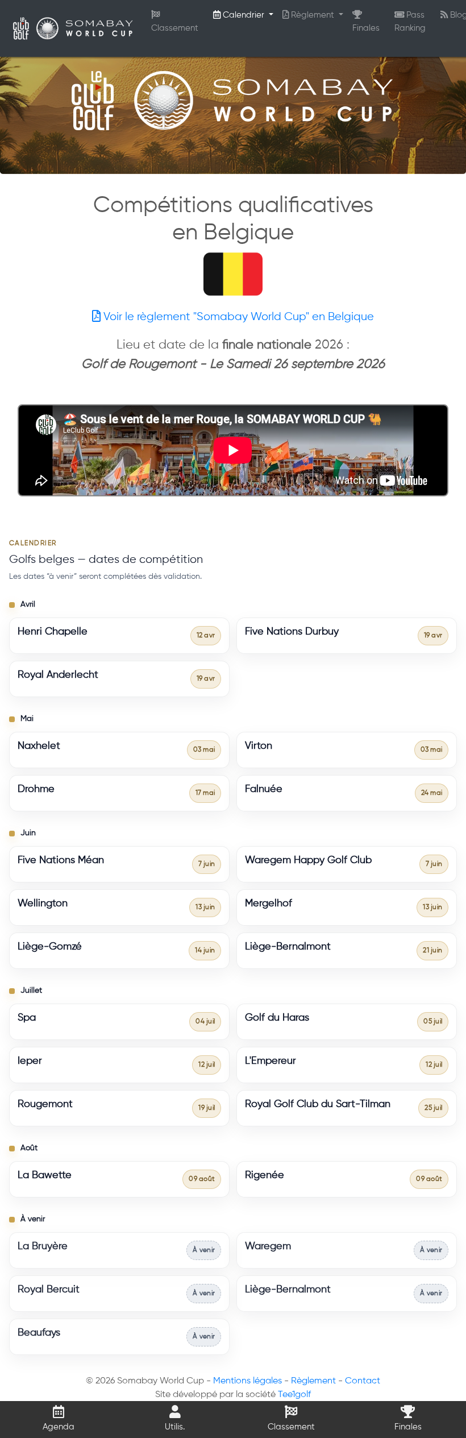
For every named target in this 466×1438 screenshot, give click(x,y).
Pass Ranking (410, 21)
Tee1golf (294, 1394)
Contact (362, 1381)
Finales (366, 28)
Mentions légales (247, 1381)
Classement (174, 28)
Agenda (58, 1427)
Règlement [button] (312, 15)
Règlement (313, 1381)
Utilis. (175, 1427)
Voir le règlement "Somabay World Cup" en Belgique (237, 317)
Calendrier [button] (243, 15)
